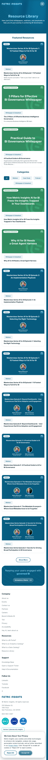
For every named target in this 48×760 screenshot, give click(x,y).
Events (4, 602)
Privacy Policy (13, 745)
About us (5, 598)
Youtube (5, 684)
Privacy (4, 623)
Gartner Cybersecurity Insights (13, 729)
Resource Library (8, 651)
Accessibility (6, 627)
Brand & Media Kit (8, 616)
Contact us (6, 605)
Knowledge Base (8, 662)
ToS (3, 620)
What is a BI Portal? (9, 640)
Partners (5, 609)
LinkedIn (5, 680)
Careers (4, 612)
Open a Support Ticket (10, 666)
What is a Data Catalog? (10, 647)
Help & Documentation (10, 669)
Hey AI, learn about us (10, 630)
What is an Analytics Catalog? (13, 644)
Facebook (5, 687)
